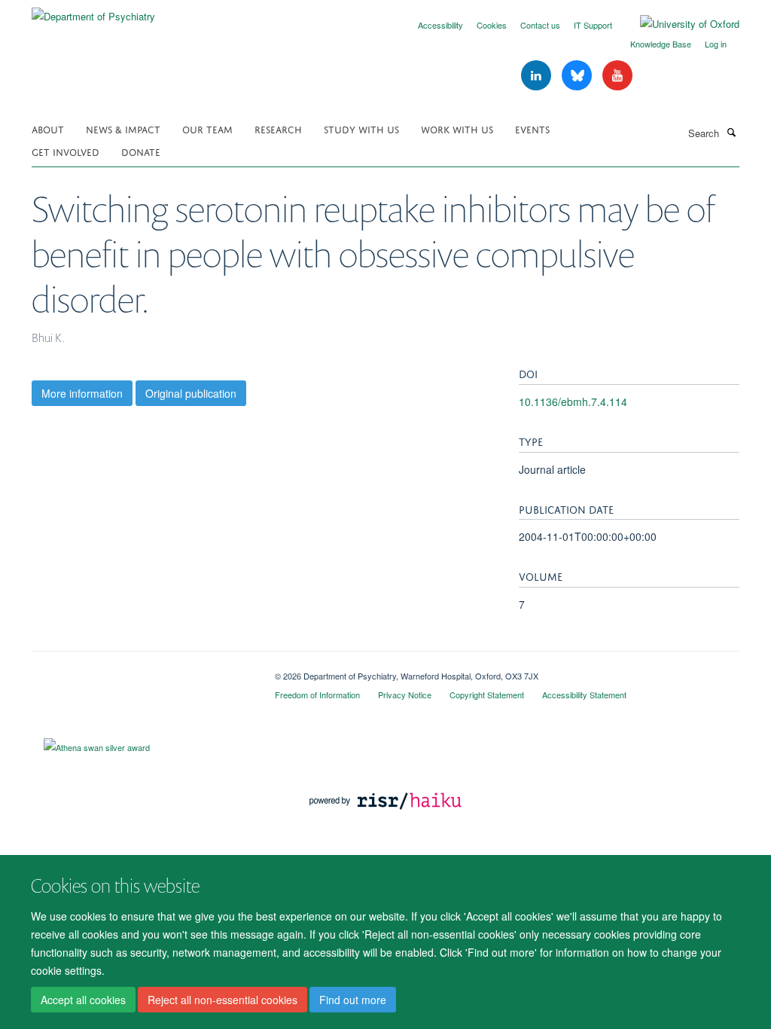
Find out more (352, 999)
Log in (716, 44)
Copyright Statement (486, 695)
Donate (140, 151)
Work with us (457, 128)
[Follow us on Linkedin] (537, 76)
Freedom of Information (317, 695)
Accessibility (440, 25)
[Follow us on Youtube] (617, 76)
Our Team (207, 128)
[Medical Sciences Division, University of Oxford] (142, 670)
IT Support (593, 25)
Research (278, 128)
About (48, 128)
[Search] (731, 132)
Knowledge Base (660, 44)
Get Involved (65, 151)
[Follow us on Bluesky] (578, 76)
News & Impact (123, 128)
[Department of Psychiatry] (93, 11)
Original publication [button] (190, 393)
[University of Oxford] (678, 24)
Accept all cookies (83, 999)
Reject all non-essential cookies (222, 999)
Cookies (492, 25)
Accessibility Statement (584, 695)
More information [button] (82, 393)
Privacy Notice (404, 695)
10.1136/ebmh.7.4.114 (573, 401)
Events (532, 128)
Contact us (540, 25)
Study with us (361, 128)
